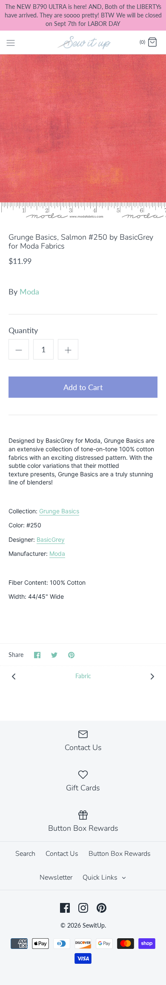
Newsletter (56, 877)
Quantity (23, 330)
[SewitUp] (83, 42)
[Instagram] (83, 908)
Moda (29, 291)
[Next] (152, 675)
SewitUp (94, 925)
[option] (83, 137)
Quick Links (101, 877)
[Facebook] (65, 908)
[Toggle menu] (10, 42)
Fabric (83, 675)
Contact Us (62, 853)
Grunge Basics (59, 511)
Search (25, 853)
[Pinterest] (101, 908)
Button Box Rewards (120, 853)
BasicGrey (51, 539)
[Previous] (14, 675)
